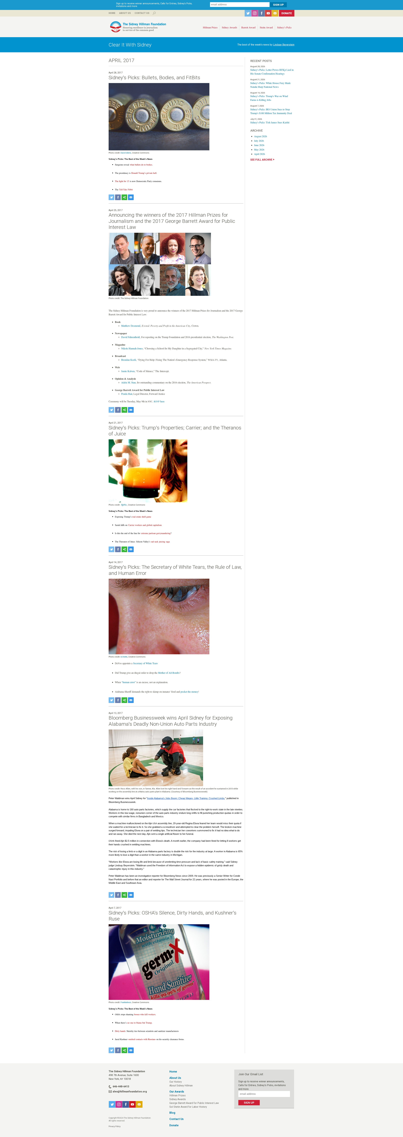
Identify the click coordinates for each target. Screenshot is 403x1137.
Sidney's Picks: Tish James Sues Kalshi (269, 122)
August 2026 (260, 136)
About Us (125, 13)
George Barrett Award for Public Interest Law (194, 1103)
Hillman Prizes (210, 27)
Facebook (261, 13)
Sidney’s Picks (284, 27)
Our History (175, 1081)
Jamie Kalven (128, 371)
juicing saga (164, 541)
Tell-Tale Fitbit (126, 189)
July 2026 (259, 140)
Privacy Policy (115, 1126)
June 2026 (259, 145)
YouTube (268, 13)
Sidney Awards (229, 27)
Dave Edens (126, 153)
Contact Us (142, 13)
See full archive (261, 159)
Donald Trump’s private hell (143, 172)
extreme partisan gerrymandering (155, 533)
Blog (172, 1112)
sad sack (154, 541)
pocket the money (189, 691)
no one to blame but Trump (139, 1022)
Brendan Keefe (128, 359)
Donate (286, 13)
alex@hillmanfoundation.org (130, 1091)
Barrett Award (248, 27)
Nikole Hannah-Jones (132, 348)
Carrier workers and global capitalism (145, 525)
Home (112, 13)
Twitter (248, 13)
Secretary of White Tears (145, 663)
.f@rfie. (124, 505)
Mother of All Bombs (168, 672)
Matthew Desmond (130, 325)
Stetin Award (266, 27)
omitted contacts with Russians (142, 1039)
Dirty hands (120, 1031)
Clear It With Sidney (130, 45)
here (159, 401)
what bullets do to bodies (141, 164)
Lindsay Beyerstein (283, 44)
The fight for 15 (122, 181)
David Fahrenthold (130, 337)
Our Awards (176, 1091)
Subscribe (275, 13)
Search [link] (154, 13)
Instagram (254, 13)
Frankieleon (126, 1002)
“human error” (129, 682)
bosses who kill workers (144, 1014)
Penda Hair (126, 393)
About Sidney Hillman (181, 1085)
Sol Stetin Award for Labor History (188, 1106)
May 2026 (259, 149)
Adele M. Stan (128, 382)
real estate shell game (141, 516)
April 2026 (259, 154)
